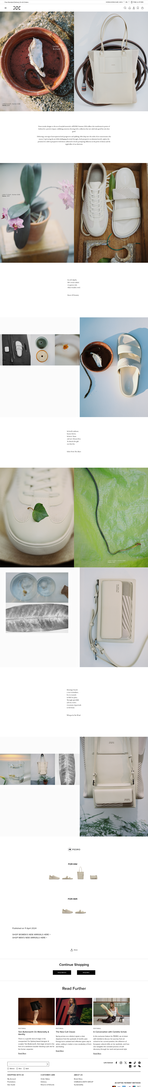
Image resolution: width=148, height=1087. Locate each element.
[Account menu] (134, 8)
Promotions (11, 1082)
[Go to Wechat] (139, 1066)
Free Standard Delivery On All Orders (18, 2)
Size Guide (11, 1085)
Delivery (44, 1082)
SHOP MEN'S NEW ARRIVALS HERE (28, 937)
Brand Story (78, 1079)
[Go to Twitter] (125, 1063)
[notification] (129, 8)
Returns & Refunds (47, 1085)
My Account (11, 1079)
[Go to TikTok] (135, 1063)
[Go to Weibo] (135, 1066)
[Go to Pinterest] (139, 1063)
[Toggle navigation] (5, 7)
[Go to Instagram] (121, 1063)
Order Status (45, 1079)
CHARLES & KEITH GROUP (83, 1082)
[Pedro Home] (16, 8)
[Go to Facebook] (116, 1063)
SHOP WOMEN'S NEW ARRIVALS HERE (30, 934)
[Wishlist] (138, 8)
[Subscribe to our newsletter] (47, 1064)
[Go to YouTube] (130, 1063)
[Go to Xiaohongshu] (130, 1066)
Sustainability (78, 1085)
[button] (112, 2)
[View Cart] (142, 8)
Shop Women (62, 972)
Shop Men (86, 972)
